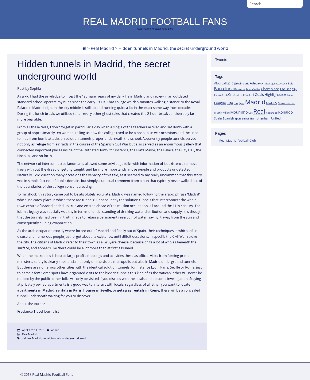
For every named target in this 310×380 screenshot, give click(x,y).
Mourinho (239, 112)
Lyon (241, 103)
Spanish (228, 118)
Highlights (272, 94)
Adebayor (257, 83)
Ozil (250, 112)
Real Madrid (102, 48)
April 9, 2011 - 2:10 (33, 330)
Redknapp (272, 112)
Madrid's (271, 103)
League (220, 102)
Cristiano (235, 94)
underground (70, 338)
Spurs (238, 118)
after (267, 83)
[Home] (84, 48)
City (294, 89)
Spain (218, 118)
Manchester (286, 103)
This (252, 118)
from (245, 94)
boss (249, 89)
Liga (230, 103)
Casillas (256, 89)
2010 (230, 83)
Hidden (26, 338)
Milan (226, 112)
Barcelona (224, 88)
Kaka (290, 94)
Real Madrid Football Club (237, 140)
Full (251, 95)
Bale (290, 83)
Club (225, 94)
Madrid (255, 102)
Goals (259, 94)
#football (220, 83)
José (283, 95)
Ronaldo (285, 112)
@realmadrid (241, 83)
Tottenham (263, 118)
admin (55, 330)
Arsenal (283, 83)
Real (259, 111)
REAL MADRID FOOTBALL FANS (155, 21)
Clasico (218, 94)
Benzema (239, 89)
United (276, 118)
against (275, 83)
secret (46, 338)
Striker (245, 118)
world (83, 338)
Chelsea (285, 89)
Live (236, 103)
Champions (270, 88)
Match (218, 112)
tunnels (56, 338)
